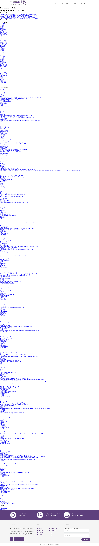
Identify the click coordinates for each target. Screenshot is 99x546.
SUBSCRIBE (86, 539)
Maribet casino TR (4, 487)
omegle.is (2, 316)
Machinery (2, 166)
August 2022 (2, 68)
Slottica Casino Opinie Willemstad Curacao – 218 (10, 151)
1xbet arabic (2, 157)
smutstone (2, 394)
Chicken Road (3, 112)
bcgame (1, 261)
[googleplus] (22, 539)
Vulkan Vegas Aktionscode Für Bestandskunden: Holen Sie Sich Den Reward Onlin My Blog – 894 (20, 222)
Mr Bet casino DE (3, 492)
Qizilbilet (2, 436)
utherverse (2, 445)
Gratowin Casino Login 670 (6, 179)
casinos (1, 224)
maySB (1, 208)
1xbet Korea (2, 305)
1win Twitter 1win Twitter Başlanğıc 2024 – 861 (10, 302)
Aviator (1, 437)
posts (1, 471)
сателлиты (2, 424)
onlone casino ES (3, 390)
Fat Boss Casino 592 (4, 258)
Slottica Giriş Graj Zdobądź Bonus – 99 (8, 124)
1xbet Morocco (3, 334)
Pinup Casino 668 (4, 234)
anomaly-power (3, 421)
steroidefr (2, 469)
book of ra (2, 460)
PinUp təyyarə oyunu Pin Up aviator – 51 (8, 248)
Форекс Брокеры (3, 103)
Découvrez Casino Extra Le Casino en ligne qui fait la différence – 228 (15, 275)
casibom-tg (2, 237)
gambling (2, 422)
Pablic (1, 137)
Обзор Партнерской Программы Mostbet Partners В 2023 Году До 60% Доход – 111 (18, 221)
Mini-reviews (2, 186)
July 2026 (2, 24)
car (0, 398)
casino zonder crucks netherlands (7, 283)
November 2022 (3, 65)
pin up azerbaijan (3, 328)
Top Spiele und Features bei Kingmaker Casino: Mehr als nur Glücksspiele (16, 16)
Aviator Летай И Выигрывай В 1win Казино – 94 (10, 281)
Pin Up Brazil (2, 358)
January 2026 (3, 30)
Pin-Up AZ (2, 111)
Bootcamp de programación (6, 327)
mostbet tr (2, 329)
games (1, 418)
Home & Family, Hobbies (5, 214)
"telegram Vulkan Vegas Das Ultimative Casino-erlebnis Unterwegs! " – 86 (15, 455)
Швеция (2, 253)
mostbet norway (3, 133)
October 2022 (3, 66)
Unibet (1, 191)
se (0, 332)
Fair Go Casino (3, 359)
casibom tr (2, 439)
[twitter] (15, 539)
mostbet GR (2, 343)
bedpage (2, 470)
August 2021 (2, 76)
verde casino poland (4, 100)
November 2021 (3, 74)
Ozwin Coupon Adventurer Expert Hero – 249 (9, 360)
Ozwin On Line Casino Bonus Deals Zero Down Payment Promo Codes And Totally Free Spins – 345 (21, 433)
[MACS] (18, 3)
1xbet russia (2, 201)
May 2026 (2, 26)
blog (1, 496)
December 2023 (3, 53)
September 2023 (3, 55)
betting (1, 495)
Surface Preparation (4, 192)
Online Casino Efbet (4, 376)
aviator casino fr (3, 257)
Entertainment (3, 350)
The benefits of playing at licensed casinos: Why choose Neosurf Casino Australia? (17, 17)
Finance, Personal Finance (5, 396)
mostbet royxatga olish (5, 325)
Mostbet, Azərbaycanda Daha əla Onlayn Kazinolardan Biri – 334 (14, 480)
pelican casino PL (3, 440)
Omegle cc (2, 265)
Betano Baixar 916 (4, 153)
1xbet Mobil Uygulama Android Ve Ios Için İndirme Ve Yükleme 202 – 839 (15, 274)
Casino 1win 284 (3, 393)
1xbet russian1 (3, 304)
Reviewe (2, 498)
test (1, 262)
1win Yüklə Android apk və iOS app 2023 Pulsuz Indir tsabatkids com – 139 (16, 326)
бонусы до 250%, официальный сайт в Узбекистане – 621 (12, 194)
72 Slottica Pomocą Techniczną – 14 (7, 125)
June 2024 (2, 48)
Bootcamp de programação (6, 353)
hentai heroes (3, 341)
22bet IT (2, 357)
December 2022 (3, 64)
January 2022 (3, 72)
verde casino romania (4, 389)
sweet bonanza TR (4, 146)
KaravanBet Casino (4, 126)
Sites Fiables (2, 138)
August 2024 (2, 46)
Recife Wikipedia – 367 (5, 278)
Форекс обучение (4, 130)
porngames (2, 315)
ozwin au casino (3, 102)
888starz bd (2, 415)
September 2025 (3, 34)
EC (0, 266)
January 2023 (3, 63)
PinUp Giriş (2, 187)
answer (1, 189)
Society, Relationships (4, 369)
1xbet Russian (3, 221)
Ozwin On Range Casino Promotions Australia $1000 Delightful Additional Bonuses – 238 (19, 356)
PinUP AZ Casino (3, 407)
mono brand (2, 447)
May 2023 (2, 59)
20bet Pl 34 (2, 310)
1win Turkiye (2, 92)
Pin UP (1, 464)
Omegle (1, 314)
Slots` (1, 416)
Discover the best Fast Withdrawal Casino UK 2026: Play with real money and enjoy (18, 14)
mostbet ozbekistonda (4, 167)
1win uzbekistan (3, 382)
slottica (1, 256)
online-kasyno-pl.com (4, 371)
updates (1, 158)
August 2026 (2, 23)
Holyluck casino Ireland (5, 295)
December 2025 (3, 31)
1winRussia (2, 430)
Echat (1, 318)
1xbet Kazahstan (3, 479)
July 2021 (2, 77)
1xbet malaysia (3, 490)
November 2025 (3, 32)
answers (2, 136)
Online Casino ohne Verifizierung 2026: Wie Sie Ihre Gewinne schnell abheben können (18, 15)
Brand (1, 132)
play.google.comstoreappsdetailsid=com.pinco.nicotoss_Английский (14, 472)
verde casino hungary (4, 252)
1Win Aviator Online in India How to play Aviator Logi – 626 (12, 403)
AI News (2, 154)
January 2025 (3, 41)
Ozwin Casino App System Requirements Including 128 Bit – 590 (13, 463)
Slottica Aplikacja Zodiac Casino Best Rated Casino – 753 (12, 412)
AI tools (1, 375)
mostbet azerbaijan (4, 454)
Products (68, 3)
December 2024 (3, 42)
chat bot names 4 (3, 268)
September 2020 (3, 85)
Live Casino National (4, 502)
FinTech (1, 493)
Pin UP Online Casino (4, 441)
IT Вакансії (2, 128)
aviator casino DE (3, 465)
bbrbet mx (2, 173)
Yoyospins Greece (4, 242)
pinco (1, 458)
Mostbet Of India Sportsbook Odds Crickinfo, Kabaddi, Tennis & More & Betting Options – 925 (20, 120)
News (1, 250)
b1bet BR (2, 415)
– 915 (1, 91)
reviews (1, 183)
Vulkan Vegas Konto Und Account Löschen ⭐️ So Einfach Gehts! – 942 (15, 92)
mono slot (2, 159)
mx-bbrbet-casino (3, 311)
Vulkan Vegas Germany (5, 193)
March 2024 (2, 51)
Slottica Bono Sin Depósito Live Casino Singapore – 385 (12, 438)
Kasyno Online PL (4, 119)
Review (1, 363)
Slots (1, 96)
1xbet (1, 318)
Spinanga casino (3, 348)
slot (0, 121)
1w (0, 152)
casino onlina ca (3, 198)
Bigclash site (2, 374)
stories (1, 420)
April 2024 (2, 50)
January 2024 (3, 53)
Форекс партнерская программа (7, 405)
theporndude (2, 368)
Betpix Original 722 (4, 366)
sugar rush (2, 309)
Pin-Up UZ (2, 163)
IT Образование (3, 468)
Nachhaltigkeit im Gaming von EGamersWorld (10, 139)
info (1, 185)
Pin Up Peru (2, 431)
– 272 (1, 94)
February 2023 (3, 62)
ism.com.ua (2, 448)
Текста (1, 269)
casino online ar (3, 93)
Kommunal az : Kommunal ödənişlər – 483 (9, 429)
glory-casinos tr (3, 148)
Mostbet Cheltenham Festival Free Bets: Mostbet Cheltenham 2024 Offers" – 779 (17, 459)
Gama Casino (3, 409)
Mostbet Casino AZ (4, 254)
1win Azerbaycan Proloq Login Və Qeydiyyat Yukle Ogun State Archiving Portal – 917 (18, 169)
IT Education (2, 236)
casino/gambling (3, 243)
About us (41, 530)
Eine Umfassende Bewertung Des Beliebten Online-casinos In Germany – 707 (16, 249)
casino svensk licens (4, 160)
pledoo (1, 213)
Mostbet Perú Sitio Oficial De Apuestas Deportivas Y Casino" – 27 (14, 202)
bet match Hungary (4, 478)
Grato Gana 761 (3, 313)
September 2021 (3, 75)
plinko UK (2, 435)
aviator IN (2, 486)
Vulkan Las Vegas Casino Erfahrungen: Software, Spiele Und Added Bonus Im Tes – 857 (19, 220)
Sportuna (2, 165)
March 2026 (2, 28)
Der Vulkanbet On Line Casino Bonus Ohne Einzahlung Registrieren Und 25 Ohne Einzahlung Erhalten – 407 (23, 456)
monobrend (2, 447)
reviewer (2, 286)
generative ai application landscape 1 (8, 155)
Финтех (1, 366)
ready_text (2, 449)
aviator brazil (2, 383)
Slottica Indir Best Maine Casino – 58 (8, 489)
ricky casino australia (4, 200)
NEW (1, 370)
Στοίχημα (2, 113)
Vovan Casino (3, 230)
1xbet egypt (2, 223)
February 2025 (3, 40)
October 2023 (3, 54)
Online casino (3, 135)
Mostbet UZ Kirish (4, 171)
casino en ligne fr (3, 172)
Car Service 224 (3, 285)
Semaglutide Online (4, 373)
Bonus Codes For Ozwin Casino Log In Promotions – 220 (12, 177)
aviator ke (2, 385)
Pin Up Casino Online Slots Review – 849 (9, 351)
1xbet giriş (2, 324)
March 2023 (2, 61)
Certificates (54, 528)
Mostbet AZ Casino (4, 432)
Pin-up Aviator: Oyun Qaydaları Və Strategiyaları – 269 (11, 196)
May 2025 (2, 37)
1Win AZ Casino (3, 482)
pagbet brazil (3, 479)
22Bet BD (2, 411)
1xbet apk (2, 89)
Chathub (2, 291)
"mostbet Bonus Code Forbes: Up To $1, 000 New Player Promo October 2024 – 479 (18, 254)
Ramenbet (2, 279)
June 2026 (2, 25)
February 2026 (3, 29)
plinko (1, 122)
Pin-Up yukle (2, 501)
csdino (1, 466)
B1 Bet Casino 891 (4, 286)
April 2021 (2, 79)
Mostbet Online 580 (4, 233)
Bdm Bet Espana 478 (4, 259)
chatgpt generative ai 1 (5, 417)
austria (1, 107)
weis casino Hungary (4, 452)
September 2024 (3, 45)
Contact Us (53, 536)
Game (1, 184)
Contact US (84, 3)
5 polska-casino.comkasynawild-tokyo (8, 372)
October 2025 (3, 33)
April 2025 (2, 38)
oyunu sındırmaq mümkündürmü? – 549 (8, 272)
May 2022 (2, 70)
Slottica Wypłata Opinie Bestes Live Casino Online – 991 (12, 229)
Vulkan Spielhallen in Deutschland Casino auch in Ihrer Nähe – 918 (14, 404)
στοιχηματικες (3, 270)
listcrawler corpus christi (5, 237)
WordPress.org (3, 509)
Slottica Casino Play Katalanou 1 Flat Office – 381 (10, 361)
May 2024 (2, 49)
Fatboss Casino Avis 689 (5, 491)
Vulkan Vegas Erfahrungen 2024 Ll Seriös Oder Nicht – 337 (12, 431)
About (61, 3)
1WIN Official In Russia (5, 276)
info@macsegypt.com (77, 515)
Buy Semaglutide (3, 241)
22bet (1, 362)
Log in (1, 506)
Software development (5, 207)
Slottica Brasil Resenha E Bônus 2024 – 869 (9, 123)
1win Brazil (2, 355)
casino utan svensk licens (5, 101)
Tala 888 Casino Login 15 (5, 336)
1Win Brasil (2, 90)
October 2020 (3, 84)
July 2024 (2, 47)
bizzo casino (2, 434)
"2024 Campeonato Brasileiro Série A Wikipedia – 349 (11, 175)
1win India (2, 302)
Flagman (2, 129)
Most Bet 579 (3, 231)
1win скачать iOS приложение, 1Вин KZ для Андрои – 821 (12, 116)
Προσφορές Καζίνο (4, 401)
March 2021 (2, 80)
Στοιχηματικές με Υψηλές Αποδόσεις (7, 503)
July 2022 (2, 69)
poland (1, 500)
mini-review (2, 239)
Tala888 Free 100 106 (4, 260)
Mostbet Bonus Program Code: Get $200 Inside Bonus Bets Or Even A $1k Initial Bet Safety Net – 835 (21, 97)
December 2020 (3, 83)
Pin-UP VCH (2, 476)
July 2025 (2, 36)
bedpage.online (3, 495)
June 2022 (2, 69)
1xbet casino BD (3, 125)
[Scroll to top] (95, 542)
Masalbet (2, 173)
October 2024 (3, 44)
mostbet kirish (3, 299)
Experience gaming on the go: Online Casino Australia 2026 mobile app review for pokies (19, 18)
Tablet (1, 499)
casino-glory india (3, 180)
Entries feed (2, 507)
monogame (2, 473)
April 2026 (2, 27)
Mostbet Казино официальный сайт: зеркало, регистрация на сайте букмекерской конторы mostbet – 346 (23, 379)
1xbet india (2, 410)
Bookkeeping (3, 181)
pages (1, 105)
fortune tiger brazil (4, 306)
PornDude (2, 395)
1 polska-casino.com (4, 319)
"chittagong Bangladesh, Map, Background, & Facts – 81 (12, 463)
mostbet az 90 (3, 453)
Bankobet (2, 199)
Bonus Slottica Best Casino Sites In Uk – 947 (9, 203)
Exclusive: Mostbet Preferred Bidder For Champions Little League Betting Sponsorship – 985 (19, 330)
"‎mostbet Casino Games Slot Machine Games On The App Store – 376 (15, 149)
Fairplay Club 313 (4, 235)
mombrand (2, 134)
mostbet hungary (3, 147)
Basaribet (2, 225)
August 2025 (2, 35)
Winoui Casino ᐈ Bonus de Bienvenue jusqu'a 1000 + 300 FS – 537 (14, 354)
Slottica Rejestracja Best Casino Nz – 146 (9, 99)
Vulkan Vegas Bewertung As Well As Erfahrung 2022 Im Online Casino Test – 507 (17, 481)
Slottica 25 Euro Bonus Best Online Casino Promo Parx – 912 (13, 386)
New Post (2, 414)
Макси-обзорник (3, 474)
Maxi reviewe (3, 345)
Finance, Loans (3, 267)
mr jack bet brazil (3, 485)
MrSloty (1, 218)
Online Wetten (3, 164)
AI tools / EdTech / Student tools (7, 322)
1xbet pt (1, 205)
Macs (49, 544)
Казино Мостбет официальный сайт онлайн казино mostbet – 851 (14, 378)
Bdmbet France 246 (4, 365)
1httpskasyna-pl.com (4, 109)
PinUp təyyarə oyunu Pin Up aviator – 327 (9, 168)
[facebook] (11, 539)
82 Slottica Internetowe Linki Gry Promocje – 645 (10, 150)
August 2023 (2, 56)
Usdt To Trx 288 (3, 108)
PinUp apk (2, 428)
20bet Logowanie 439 (4, 287)
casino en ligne (3, 461)
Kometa (1, 494)
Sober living (2, 406)
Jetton (1, 104)
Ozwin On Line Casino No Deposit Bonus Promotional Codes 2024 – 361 (15, 383)
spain (1, 399)
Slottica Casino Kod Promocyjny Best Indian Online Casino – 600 (14, 413)
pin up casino (3, 144)
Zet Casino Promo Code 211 (6, 284)
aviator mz (2, 364)
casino (1, 350)
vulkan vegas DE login (4, 141)
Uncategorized (3, 140)
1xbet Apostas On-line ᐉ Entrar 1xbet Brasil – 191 (10, 380)
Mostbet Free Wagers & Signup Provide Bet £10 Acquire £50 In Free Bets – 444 (17, 228)
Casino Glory (3, 161)
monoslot (2, 108)
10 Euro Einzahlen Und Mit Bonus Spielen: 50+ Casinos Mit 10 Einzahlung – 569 (17, 117)
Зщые (1, 497)
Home (55, 3)
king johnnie (2, 483)
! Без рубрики (3, 442)
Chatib (1, 344)
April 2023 (2, 60)
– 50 (1, 277)
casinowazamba (3, 188)
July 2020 (2, 85)
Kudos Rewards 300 (4, 392)
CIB (1, 292)
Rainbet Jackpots (3, 477)
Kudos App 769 (3, 205)
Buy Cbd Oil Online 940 (5, 388)
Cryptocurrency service (5, 443)
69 (0, 162)
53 (0, 110)
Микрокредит (3, 320)
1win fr (1, 232)
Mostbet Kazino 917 (4, 340)
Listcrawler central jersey (5, 106)
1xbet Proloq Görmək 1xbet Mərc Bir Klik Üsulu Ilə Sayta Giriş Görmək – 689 (16, 301)
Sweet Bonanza (3, 462)
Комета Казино (3, 251)
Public (1, 189)
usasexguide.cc (3, 289)
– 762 (1, 308)
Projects (76, 3)
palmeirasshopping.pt (4, 475)
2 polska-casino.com (4, 346)
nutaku (1, 367)
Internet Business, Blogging (6, 240)
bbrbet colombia (3, 227)
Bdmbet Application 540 (5, 127)
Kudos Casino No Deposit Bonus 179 (8, 391)
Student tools (3, 349)
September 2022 (3, 67)
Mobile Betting (3, 270)
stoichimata (2, 244)
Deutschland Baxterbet (5, 451)
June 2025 (2, 37)
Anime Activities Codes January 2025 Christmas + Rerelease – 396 (14, 204)
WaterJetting (2, 219)
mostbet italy (2, 178)
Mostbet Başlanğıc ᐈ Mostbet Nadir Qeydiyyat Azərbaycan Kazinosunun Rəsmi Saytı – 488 (19, 457)
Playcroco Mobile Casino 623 (6, 338)
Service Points (54, 533)
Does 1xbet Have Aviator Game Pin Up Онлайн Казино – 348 (13, 255)
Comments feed (3, 508)
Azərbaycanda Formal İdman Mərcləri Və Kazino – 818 (11, 142)
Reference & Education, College (7, 294)
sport (1, 323)
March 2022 (2, 71)
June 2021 (2, 78)
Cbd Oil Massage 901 (4, 335)
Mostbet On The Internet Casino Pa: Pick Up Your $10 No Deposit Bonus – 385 (17, 488)
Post (1, 264)
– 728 (1, 377)
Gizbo (1, 156)
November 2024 (3, 43)
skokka (1, 157)
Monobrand (2, 312)
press (1, 211)
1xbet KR (2, 95)
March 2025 (2, 39)
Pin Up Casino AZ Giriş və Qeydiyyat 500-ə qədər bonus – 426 (13, 352)
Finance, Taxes (3, 293)
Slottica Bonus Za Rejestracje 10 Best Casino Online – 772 (12, 334)
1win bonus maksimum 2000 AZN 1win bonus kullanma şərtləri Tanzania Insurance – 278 (19, 246)
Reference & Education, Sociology (7, 290)
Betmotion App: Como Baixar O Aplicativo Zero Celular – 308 (13, 143)
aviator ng (2, 174)
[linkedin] (18, 539)
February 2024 (3, 52)
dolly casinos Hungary (4, 427)
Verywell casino (3, 426)
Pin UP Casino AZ (4, 118)
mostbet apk (2, 114)
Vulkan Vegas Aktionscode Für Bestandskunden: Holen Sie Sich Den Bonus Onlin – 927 (18, 273)
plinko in (2, 333)
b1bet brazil (2, 423)
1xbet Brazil (2, 298)
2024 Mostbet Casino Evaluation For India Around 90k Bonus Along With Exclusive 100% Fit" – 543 (21, 484)
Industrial (2, 271)
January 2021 (3, 82)
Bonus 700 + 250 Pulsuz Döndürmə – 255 (9, 247)
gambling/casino (3, 296)
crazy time (2, 384)
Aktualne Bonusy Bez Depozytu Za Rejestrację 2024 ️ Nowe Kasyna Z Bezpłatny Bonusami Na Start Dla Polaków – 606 (25, 408)
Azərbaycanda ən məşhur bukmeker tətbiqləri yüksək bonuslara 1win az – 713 (16, 300)
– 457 (1, 195)
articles (1, 446)
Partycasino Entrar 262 (5, 339)
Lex (1, 182)
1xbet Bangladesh (4, 226)
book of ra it (2, 467)
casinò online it (3, 145)
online (1, 444)
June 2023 (2, 58)
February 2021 (3, 81)
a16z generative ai (4, 399)
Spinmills (2, 400)
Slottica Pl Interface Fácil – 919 (6, 282)
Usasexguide (3, 263)
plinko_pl (2, 280)
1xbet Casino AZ (3, 331)
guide (1, 209)
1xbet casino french (4, 206)
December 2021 (3, 73)
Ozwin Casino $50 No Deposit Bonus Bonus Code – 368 (12, 307)
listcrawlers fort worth (4, 131)
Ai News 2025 (3, 347)
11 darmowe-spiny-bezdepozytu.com (8, 215)
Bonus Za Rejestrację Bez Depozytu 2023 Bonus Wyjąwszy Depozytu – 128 (16, 115)
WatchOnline (2, 210)
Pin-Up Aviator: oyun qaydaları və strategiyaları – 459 (11, 402)
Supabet (2, 216)
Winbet (1, 297)
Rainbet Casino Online (5, 321)
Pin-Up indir (2, 425)
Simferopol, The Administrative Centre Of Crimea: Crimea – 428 (13, 98)
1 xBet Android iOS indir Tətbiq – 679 (8, 141)
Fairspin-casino (3, 212)
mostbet (1, 317)
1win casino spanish (4, 337)
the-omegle (2, 342)
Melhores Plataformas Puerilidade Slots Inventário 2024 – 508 (13, 303)
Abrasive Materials (4, 245)
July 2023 (2, 57)
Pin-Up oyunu (3, 450)
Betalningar (2, 217)
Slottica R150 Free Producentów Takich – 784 (9, 176)
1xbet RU (2, 419)
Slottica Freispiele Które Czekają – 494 (8, 387)
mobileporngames (4, 288)
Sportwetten (2, 190)
